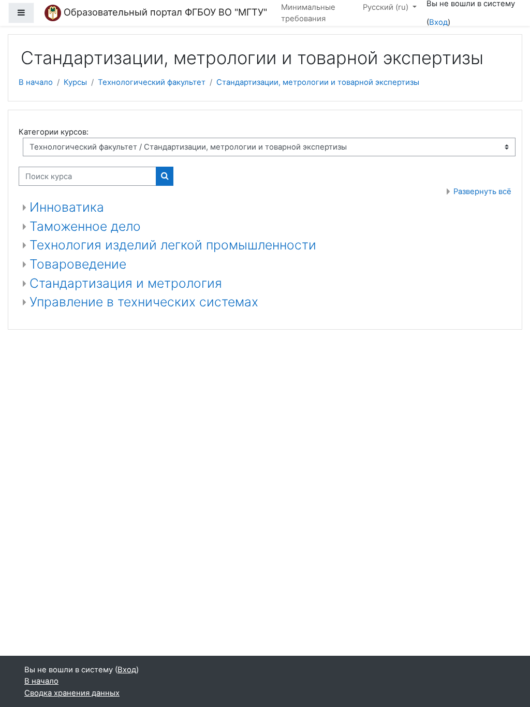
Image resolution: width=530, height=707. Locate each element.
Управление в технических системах (144, 302)
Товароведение (78, 264)
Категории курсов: (54, 132)
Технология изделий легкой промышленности (173, 245)
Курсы (75, 82)
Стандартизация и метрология (126, 283)
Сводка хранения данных (72, 693)
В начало (36, 82)
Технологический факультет (151, 82)
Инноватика (67, 207)
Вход (438, 22)
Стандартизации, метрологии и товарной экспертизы (317, 82)
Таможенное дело (85, 226)
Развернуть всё (482, 191)
